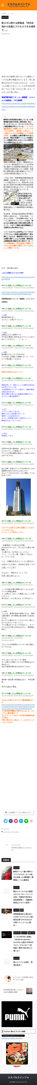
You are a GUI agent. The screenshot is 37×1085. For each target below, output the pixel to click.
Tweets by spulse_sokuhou (12, 1038)
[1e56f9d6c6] (18, 515)
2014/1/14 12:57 (15, 845)
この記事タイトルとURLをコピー (19, 812)
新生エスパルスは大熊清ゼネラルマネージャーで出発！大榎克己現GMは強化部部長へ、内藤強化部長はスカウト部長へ (23, 897)
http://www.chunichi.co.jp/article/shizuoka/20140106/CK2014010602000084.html (18, 106)
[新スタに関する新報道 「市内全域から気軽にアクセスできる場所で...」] (21, 821)
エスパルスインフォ (18, 1077)
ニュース (6, 828)
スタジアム (7, 832)
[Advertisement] (18, 54)
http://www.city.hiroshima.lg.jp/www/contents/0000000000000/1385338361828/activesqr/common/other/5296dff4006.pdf (18, 707)
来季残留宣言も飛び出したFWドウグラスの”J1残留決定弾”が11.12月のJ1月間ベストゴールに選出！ (23, 919)
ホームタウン (15, 832)
